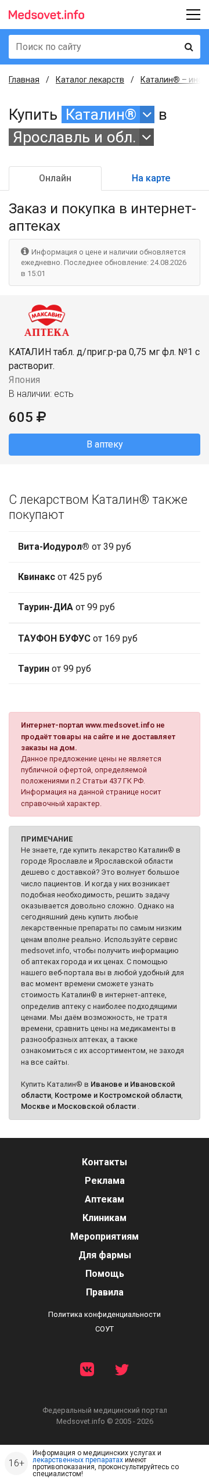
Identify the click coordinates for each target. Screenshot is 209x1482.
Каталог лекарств (90, 79)
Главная (24, 79)
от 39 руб (74, 546)
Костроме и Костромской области (118, 1095)
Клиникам (104, 1217)
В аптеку (105, 444)
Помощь (104, 1273)
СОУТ (104, 1329)
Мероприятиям (104, 1236)
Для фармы (104, 1255)
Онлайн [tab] (55, 178)
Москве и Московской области (78, 1106)
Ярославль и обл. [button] (74, 137)
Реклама (105, 1180)
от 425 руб (60, 576)
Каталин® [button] (101, 114)
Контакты (104, 1162)
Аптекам (104, 1199)
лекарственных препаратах (78, 1460)
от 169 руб (78, 638)
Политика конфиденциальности (104, 1314)
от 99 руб (66, 607)
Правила (105, 1292)
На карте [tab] (151, 178)
